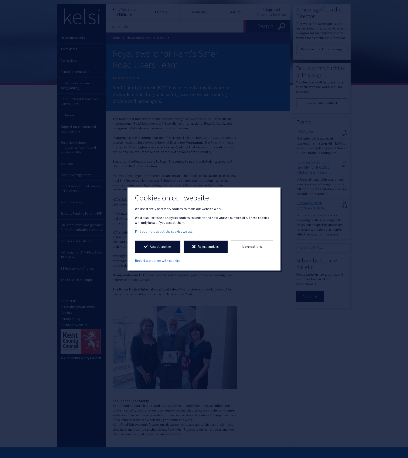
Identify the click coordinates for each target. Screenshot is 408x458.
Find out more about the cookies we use (164, 231)
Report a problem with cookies (157, 260)
